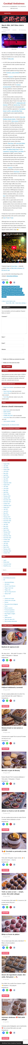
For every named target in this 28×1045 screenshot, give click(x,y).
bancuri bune (6, 410)
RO (4, 596)
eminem (17, 286)
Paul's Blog (6, 397)
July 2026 (5, 465)
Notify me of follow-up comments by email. (14, 359)
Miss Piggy (4, 290)
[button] (14, 841)
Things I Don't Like (9, 588)
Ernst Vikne (14, 266)
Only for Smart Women (10, 586)
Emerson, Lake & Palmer (12, 72)
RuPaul (4, 292)
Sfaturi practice (8, 617)
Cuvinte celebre (7, 413)
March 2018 (6, 494)
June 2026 (5, 467)
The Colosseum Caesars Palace (15, 292)
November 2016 (7, 520)
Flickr (8, 268)
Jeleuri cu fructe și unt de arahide (13, 811)
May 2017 (5, 513)
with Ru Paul (17, 105)
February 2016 (6, 532)
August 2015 (6, 541)
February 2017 (6, 516)
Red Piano (16, 171)
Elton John (11, 58)
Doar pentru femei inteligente (11, 604)
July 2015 (5, 543)
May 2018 (5, 490)
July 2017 (5, 509)
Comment (4, 316)
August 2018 (6, 484)
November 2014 (7, 551)
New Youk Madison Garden (14, 290)
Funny (6, 606)
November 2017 (7, 501)
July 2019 (5, 479)
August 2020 (6, 469)
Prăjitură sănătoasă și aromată (12, 687)
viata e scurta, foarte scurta (8, 301)
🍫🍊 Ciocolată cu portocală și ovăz (14, 851)
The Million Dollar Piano (12, 149)
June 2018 (5, 488)
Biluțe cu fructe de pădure (10, 934)
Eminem (11, 76)
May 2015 (5, 545)
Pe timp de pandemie (9, 609)
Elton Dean (10, 143)
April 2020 (5, 475)
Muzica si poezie (8, 608)
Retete (6, 615)
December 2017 (7, 499)
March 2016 (6, 530)
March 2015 (6, 547)
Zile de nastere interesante (11, 621)
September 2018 (7, 482)
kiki (10, 288)
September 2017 (7, 505)
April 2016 (5, 528)
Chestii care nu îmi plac (10, 600)
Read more (5, 665)
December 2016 (7, 518)
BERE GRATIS (7, 411)
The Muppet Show (20, 294)
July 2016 (5, 524)
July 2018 (5, 486)
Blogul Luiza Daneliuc (8, 387)
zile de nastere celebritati (9, 421)
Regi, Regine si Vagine (10, 613)
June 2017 (5, 511)
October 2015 (6, 539)
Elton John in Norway (16, 268)
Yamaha (10, 167)
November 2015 (7, 537)
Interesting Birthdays (9, 582)
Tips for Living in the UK (10, 591)
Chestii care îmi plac (9, 598)
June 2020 (5, 471)
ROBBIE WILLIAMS (8, 415)
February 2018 (6, 496)
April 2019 (5, 481)
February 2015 (6, 549)
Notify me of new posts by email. (11, 362)
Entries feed (6, 562)
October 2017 (6, 503)
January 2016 (6, 534)
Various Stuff (7, 593)
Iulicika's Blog (6, 393)
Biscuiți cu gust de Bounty (11, 770)
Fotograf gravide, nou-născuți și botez (10, 424)
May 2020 (5, 473)
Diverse (6, 602)
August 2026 (6, 463)
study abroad (6, 417)
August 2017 (6, 507)
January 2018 (6, 498)
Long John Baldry (20, 143)
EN (19, 30)
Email (3, 343)
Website (4, 349)
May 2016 (5, 526)
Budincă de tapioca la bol (10, 647)
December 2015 (7, 535)
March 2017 (6, 515)
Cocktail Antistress (14, 3)
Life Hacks (7, 584)
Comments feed (7, 564)
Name (3, 337)
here (4, 195)
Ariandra (14, 30)
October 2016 (6, 522)
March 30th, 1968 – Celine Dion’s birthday (16, 303)
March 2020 (6, 477)
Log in (4, 560)
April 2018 (5, 492)
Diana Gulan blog (7, 391)
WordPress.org (7, 566)
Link (8, 270)
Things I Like (7, 589)
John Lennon (14, 121)
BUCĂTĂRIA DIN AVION (9, 578)
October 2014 (6, 552)
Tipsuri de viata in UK (9, 619)
